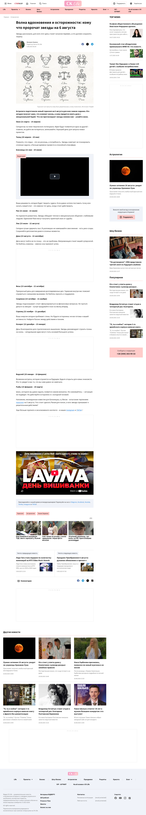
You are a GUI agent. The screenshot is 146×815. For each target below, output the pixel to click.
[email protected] (100, 798)
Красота (94, 9)
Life (4, 9)
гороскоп (20, 402)
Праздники (69, 9)
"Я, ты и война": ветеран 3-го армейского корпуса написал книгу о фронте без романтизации (18, 711)
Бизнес (28, 9)
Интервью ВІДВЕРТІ (47, 794)
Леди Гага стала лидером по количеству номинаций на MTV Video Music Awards (33, 559)
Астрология (55, 9)
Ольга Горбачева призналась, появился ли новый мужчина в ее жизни (89, 665)
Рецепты (82, 9)
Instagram (27, 504)
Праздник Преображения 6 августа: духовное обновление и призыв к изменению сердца (72, 560)
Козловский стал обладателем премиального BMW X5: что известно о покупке (126, 47)
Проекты (14, 9)
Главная (6, 17)
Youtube (87, 502)
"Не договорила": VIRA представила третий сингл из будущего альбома (125, 263)
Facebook (80, 502)
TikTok (34, 504)
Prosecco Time (45, 801)
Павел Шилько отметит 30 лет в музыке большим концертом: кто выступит (88, 711)
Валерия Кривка (32, 42)
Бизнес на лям (45, 807)
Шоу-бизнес (39, 10)
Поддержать (121, 3)
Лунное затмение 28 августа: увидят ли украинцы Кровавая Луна (19, 663)
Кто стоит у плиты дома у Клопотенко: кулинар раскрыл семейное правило (52, 665)
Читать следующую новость (67, 553)
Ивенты (43, 804)
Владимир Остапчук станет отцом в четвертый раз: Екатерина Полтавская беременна (54, 711)
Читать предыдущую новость (27, 553)
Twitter (20, 504)
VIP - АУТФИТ (117, 10)
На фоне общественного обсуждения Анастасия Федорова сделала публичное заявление (126, 26)
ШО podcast (44, 798)
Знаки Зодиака (43, 513)
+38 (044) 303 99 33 (126, 353)
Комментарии (26, 581)
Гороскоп (20, 513)
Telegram (74, 502)
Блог (104, 9)
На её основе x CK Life (134, 10)
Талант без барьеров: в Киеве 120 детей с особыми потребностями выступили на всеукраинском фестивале (124, 68)
